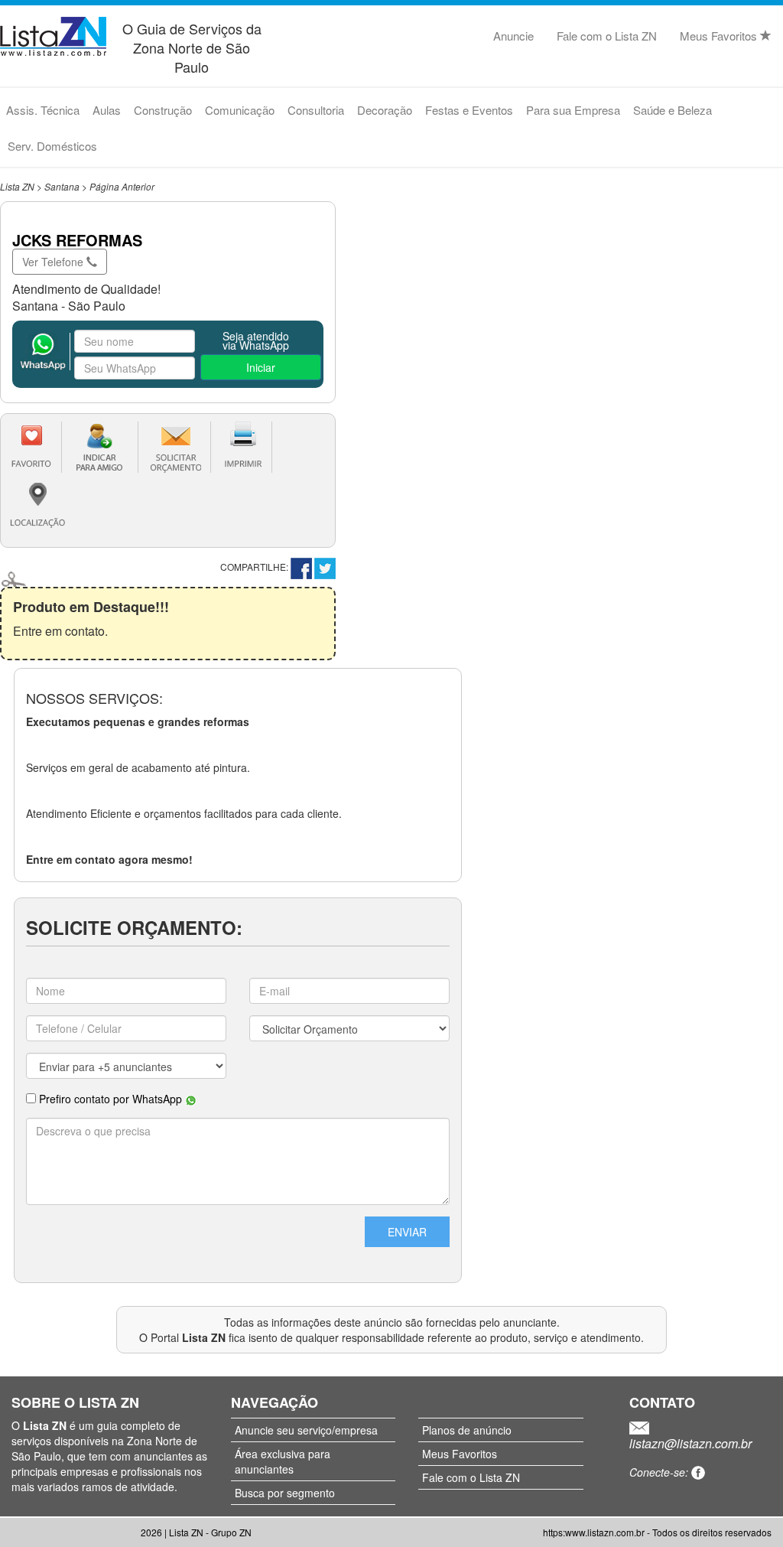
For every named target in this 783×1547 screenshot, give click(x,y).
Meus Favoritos (720, 36)
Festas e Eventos (469, 110)
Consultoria (316, 110)
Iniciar (260, 367)
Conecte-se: (660, 1472)
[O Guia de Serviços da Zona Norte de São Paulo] (53, 34)
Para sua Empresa (573, 110)
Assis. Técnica (43, 110)
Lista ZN (17, 186)
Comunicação (240, 110)
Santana (62, 186)
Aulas (107, 110)
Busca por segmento (285, 1492)
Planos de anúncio (467, 1430)
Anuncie (513, 36)
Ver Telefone (54, 261)
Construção (163, 110)
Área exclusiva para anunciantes (282, 1461)
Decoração (384, 110)
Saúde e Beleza (672, 110)
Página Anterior (121, 186)
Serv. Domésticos (52, 146)
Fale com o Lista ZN (607, 36)
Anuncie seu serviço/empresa (306, 1430)
